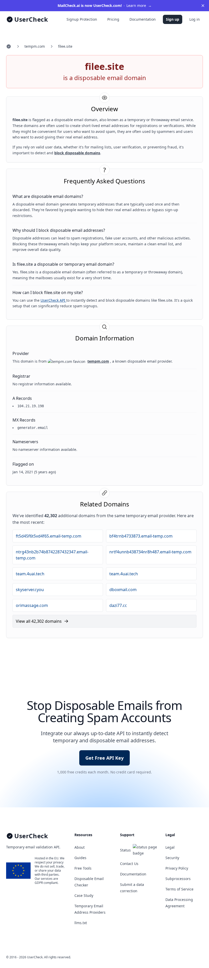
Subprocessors (178, 878)
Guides (80, 857)
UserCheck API (53, 300)
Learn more (105, 5)
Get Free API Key (104, 758)
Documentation (142, 19)
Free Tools (83, 868)
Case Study (83, 895)
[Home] (8, 46)
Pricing (113, 19)
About (79, 847)
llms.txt (80, 922)
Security (172, 857)
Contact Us (129, 863)
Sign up (172, 19)
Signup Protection (82, 19)
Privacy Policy (176, 868)
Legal (170, 847)
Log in (194, 19)
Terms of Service (179, 889)
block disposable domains (77, 152)
